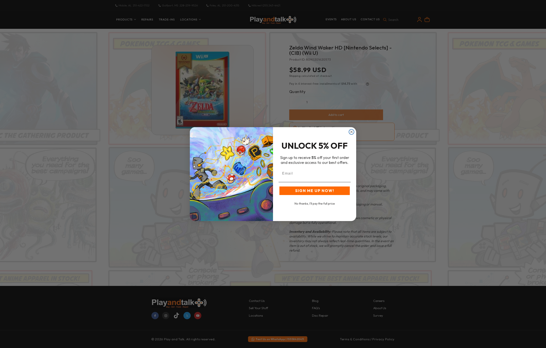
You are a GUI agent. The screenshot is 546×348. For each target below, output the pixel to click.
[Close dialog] (351, 131)
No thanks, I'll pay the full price (315, 203)
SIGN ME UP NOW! (314, 190)
